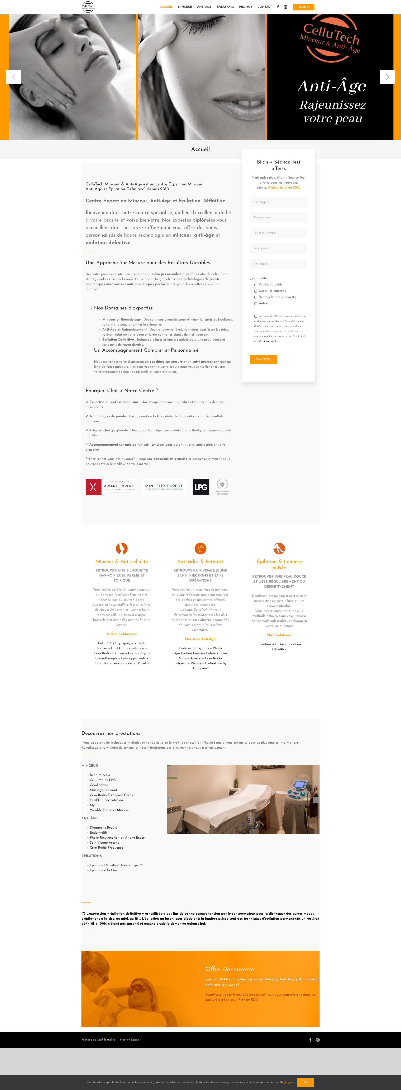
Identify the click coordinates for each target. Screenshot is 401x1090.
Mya (144, 653)
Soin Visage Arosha (104, 842)
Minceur (195, 184)
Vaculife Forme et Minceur (109, 810)
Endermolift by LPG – (196, 648)
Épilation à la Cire (103, 870)
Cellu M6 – (106, 643)
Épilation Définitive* (127, 189)
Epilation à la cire (271, 644)
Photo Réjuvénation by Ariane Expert (118, 837)
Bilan (262, 162)
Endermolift (98, 832)
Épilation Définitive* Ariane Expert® (116, 865)
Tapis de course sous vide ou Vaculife (122, 663)
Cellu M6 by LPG (103, 780)
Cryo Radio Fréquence (106, 847)
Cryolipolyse (99, 785)
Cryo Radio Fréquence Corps (115, 653)
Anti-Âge (94, 189)
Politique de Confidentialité (98, 1039)
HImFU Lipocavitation (127, 648)
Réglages (286, 1082)
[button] (170, 800)
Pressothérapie (106, 658)
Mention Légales (130, 1039)
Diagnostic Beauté (103, 827)
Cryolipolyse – (126, 643)
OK (305, 1082)
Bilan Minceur (100, 775)
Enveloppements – (134, 658)
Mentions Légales (268, 341)
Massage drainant (103, 790)
